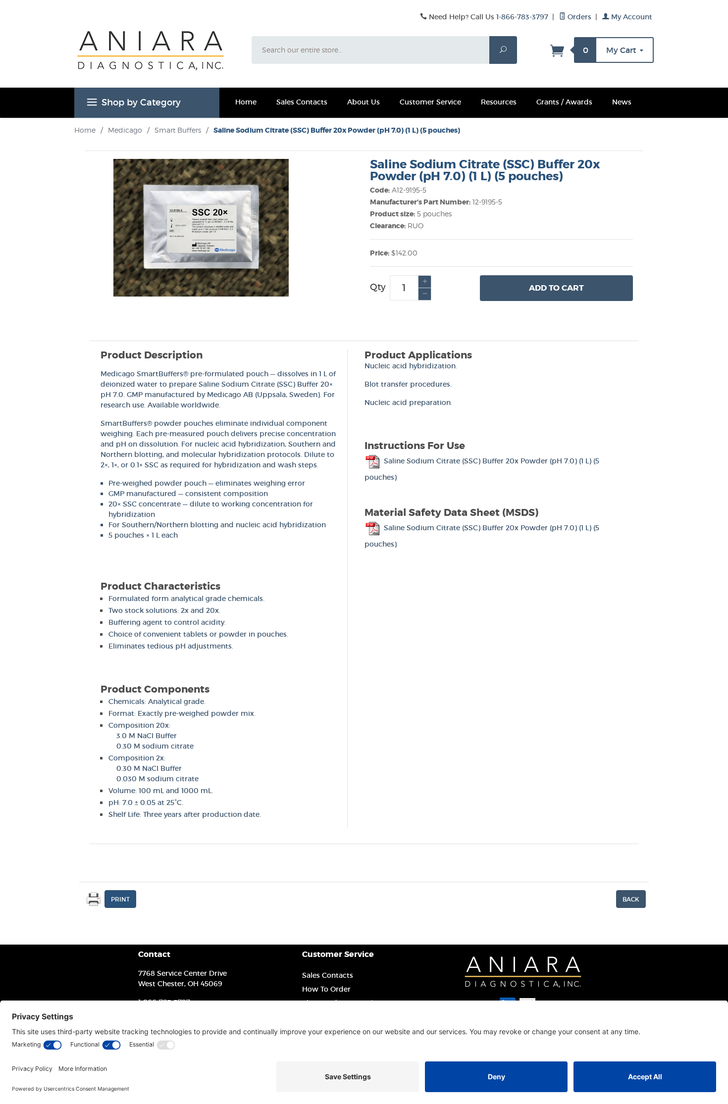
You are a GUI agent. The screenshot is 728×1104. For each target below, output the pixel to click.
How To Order (326, 989)
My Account (630, 16)
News (621, 102)
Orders (578, 16)
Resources (499, 102)
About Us (363, 102)
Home (246, 102)
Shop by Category (141, 102)
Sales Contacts (301, 102)
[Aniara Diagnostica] (157, 58)
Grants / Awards (564, 102)
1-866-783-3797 (522, 16)
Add (556, 288)
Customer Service (430, 102)
